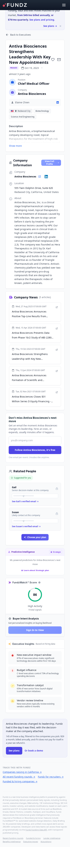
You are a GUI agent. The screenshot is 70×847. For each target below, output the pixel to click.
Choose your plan (36, 537)
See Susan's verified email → (26, 526)
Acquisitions (46, 841)
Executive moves (30, 841)
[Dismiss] (60, 26)
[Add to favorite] (53, 60)
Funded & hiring (33, 838)
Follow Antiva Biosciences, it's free (35, 450)
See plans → (50, 26)
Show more (15, 145)
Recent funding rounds (13, 838)
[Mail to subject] (59, 60)
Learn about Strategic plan (36, 570)
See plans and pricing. (42, 19)
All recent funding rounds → (19, 776)
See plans (14, 750)
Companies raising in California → (22, 772)
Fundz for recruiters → (51, 776)
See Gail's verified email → (25, 501)
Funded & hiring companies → (20, 781)
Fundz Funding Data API (36, 829)
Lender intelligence (51, 838)
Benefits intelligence (12, 841)
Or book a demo (34, 750)
